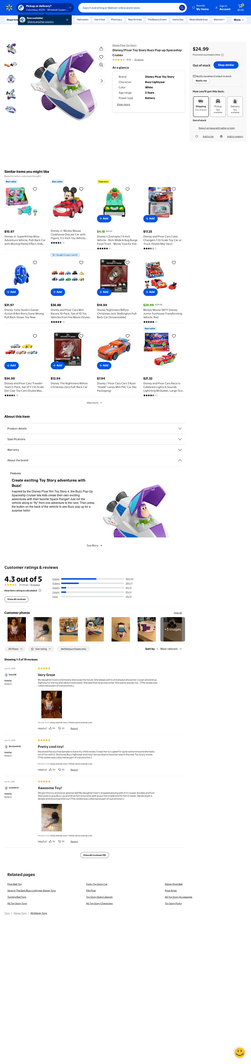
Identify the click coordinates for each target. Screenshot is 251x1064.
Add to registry (235, 136)
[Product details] (180, 428)
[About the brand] (180, 460)
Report (74, 728)
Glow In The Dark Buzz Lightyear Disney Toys (31, 890)
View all (178, 612)
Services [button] (37, 19)
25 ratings (139, 60)
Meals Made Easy (198, 19)
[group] (128, 59)
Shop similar (226, 65)
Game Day (178, 19)
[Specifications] (180, 439)
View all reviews (16, 599)
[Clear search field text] (173, 7)
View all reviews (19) (94, 855)
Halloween (83, 19)
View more (123, 104)
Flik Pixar (91, 890)
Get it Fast (99, 19)
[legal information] (222, 54)
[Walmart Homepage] (9, 7)
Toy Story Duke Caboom (99, 896)
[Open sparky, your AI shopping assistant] (239, 1052)
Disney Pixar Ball (174, 884)
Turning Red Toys (16, 896)
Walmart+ (219, 19)
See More (92, 545)
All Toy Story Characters (99, 903)
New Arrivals (135, 19)
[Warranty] (180, 450)
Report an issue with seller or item (217, 128)
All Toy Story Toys (17, 903)
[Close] (68, 19)
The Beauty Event (157, 19)
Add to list (208, 136)
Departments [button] (14, 19)
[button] (200, 7)
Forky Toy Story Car (96, 884)
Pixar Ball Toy (14, 884)
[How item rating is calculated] (39, 590)
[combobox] (132, 7)
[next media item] (101, 81)
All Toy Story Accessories (178, 896)
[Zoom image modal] (101, 65)
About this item (17, 416)
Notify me (201, 80)
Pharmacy (116, 19)
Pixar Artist (171, 890)
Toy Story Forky (173, 903)
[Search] (182, 8)
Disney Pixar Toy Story (124, 45)
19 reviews (35, 585)
